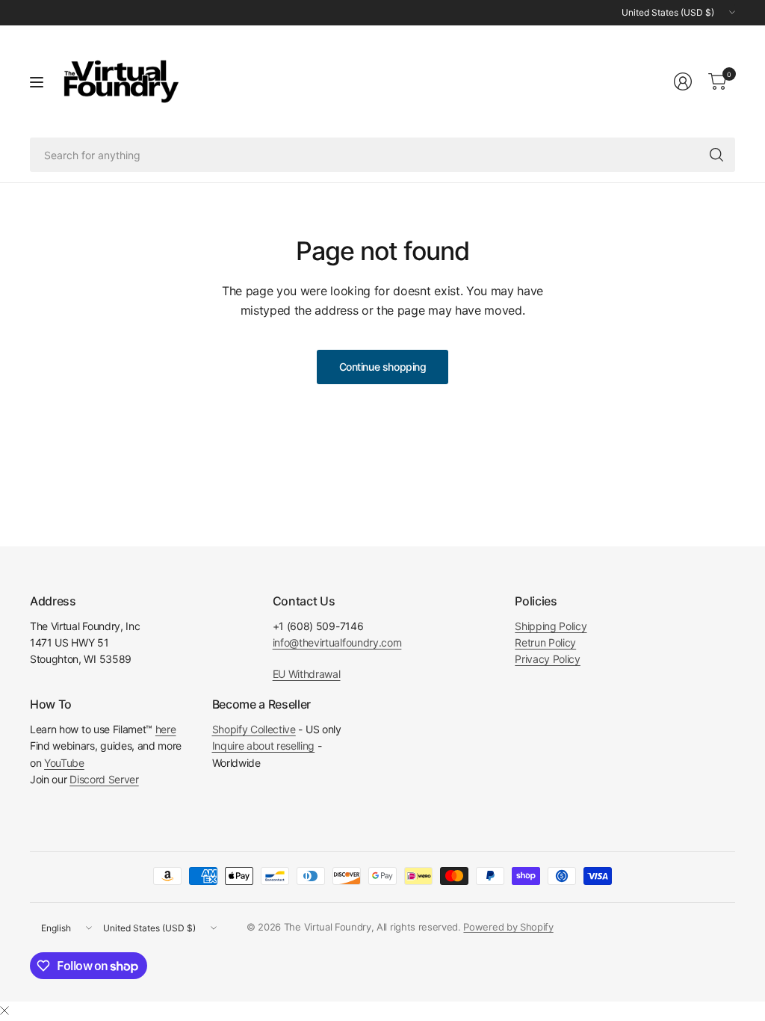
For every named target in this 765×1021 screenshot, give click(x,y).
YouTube (64, 762)
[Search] (716, 155)
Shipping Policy (550, 626)
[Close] (4, 1011)
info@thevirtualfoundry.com (337, 642)
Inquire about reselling (263, 745)
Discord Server (104, 779)
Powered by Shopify (508, 927)
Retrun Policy (545, 642)
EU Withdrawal (307, 673)
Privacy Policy (547, 659)
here (165, 729)
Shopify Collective (254, 729)
